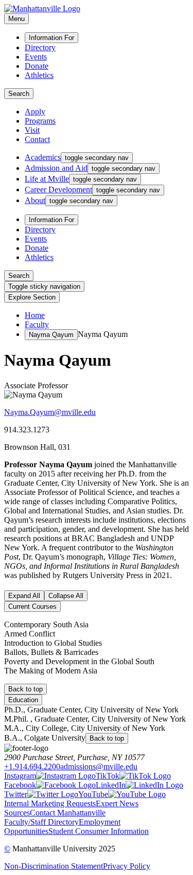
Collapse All (65, 596)
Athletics (39, 75)
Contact (37, 139)
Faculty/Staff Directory (41, 822)
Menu (16, 19)
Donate (36, 66)
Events (36, 56)
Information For (51, 38)
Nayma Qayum (51, 335)
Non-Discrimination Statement (53, 866)
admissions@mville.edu (98, 766)
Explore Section (32, 297)
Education (23, 700)
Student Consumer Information (98, 831)
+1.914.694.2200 (32, 766)
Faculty (37, 324)
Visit (32, 130)
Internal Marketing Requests (50, 803)
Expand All (24, 596)
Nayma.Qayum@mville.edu (50, 412)
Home (35, 315)
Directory (40, 47)
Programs (40, 120)
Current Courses (32, 606)
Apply (35, 111)
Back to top (25, 689)
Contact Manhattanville (68, 812)
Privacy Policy (126, 866)
